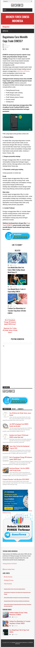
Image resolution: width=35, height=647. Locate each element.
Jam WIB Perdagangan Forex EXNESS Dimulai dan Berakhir (18, 425)
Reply (5, 44)
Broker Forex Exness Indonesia (17, 19)
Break (5, 31)
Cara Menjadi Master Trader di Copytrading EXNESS (16, 290)
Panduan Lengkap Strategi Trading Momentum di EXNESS (18, 613)
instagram (12, 5)
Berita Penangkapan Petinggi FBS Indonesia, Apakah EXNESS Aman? (10, 322)
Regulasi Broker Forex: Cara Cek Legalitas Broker (14, 589)
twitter (15, 5)
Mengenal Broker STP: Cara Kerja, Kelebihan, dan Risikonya (16, 601)
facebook (18, 5)
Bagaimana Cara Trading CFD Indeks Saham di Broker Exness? (10, 330)
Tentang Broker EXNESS (10, 563)
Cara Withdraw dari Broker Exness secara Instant (20, 414)
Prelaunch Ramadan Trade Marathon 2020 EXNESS (16, 479)
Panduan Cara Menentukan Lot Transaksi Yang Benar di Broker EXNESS (17, 310)
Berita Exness (8, 577)
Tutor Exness (7, 45)
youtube (21, 5)
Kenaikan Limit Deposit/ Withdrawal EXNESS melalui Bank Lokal (18, 436)
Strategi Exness (8, 580)
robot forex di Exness (23, 71)
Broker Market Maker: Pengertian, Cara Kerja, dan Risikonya (16, 597)
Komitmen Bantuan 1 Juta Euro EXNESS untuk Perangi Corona (19, 469)
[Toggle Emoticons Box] (4, 346)
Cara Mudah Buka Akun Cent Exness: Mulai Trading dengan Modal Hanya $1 (16, 269)
